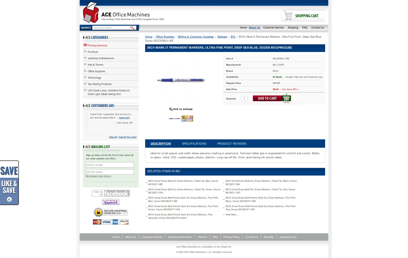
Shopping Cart (288, 237)
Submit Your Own (128, 136)
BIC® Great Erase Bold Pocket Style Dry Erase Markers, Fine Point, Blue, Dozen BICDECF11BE (183, 199)
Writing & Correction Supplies (196, 37)
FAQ (304, 27)
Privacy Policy (231, 237)
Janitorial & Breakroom (101, 58)
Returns (202, 237)
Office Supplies (96, 71)
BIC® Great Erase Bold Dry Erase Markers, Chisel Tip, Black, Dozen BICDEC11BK (261, 182)
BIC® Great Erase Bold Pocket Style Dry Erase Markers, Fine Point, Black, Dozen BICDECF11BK (261, 199)
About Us (254, 27)
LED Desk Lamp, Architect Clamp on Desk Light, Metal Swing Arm (109, 92)
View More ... (232, 214)
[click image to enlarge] (181, 109)
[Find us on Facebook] (111, 193)
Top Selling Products (100, 84)
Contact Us (317, 27)
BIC (233, 37)
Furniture (93, 51)
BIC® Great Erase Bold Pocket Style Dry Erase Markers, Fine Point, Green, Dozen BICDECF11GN (183, 208)
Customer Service (273, 27)
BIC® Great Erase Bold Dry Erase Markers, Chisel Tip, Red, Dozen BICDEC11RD (260, 191)
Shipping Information (180, 237)
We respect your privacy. (99, 175)
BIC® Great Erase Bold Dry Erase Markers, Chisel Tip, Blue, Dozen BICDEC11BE (183, 182)
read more (124, 117)
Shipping (293, 27)
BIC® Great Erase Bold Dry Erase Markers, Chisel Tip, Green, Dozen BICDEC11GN (184, 191)
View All (113, 136)
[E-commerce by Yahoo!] (111, 202)
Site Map (269, 237)
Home (243, 27)
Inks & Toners (95, 64)
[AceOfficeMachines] (142, 12)
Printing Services (97, 45)
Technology (94, 77)
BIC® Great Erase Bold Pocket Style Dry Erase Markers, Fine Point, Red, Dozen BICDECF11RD (261, 208)
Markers (222, 37)
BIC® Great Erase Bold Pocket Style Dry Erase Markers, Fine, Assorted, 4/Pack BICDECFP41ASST (180, 216)
